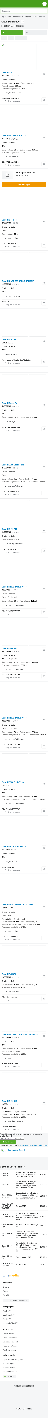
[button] (44, 3)
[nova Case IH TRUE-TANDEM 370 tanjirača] (24, 571)
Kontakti (6, 1295)
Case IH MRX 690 (9, 648)
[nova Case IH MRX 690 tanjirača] (24, 633)
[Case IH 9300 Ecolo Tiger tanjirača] (24, 449)
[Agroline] (2, 16)
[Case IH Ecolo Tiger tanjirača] (24, 204)
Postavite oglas (24, 185)
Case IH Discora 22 (10, 339)
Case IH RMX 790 (9, 529)
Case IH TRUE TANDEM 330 (14, 847)
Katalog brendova (9, 1350)
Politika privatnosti (10, 1338)
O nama (6, 1287)
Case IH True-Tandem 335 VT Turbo (17, 905)
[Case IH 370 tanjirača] (24, 57)
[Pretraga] (44, 11)
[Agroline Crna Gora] (15, 3)
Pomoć (5, 1291)
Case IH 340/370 (9, 974)
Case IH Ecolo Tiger (10, 220)
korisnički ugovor (40, 1145)
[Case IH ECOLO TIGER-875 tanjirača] (24, 120)
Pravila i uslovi (8, 1334)
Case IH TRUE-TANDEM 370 (14, 587)
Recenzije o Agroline (10, 1346)
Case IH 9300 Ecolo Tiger (13, 465)
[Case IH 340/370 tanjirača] (24, 958)
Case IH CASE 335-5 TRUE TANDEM (18, 281)
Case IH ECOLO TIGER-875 (14, 136)
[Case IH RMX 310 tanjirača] (24, 1085)
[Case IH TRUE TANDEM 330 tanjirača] (24, 831)
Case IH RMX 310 (9, 1101)
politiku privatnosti (26, 1145)
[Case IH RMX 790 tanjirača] (24, 513)
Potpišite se (8, 1142)
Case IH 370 (7, 73)
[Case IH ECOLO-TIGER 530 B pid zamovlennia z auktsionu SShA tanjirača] (24, 1019)
